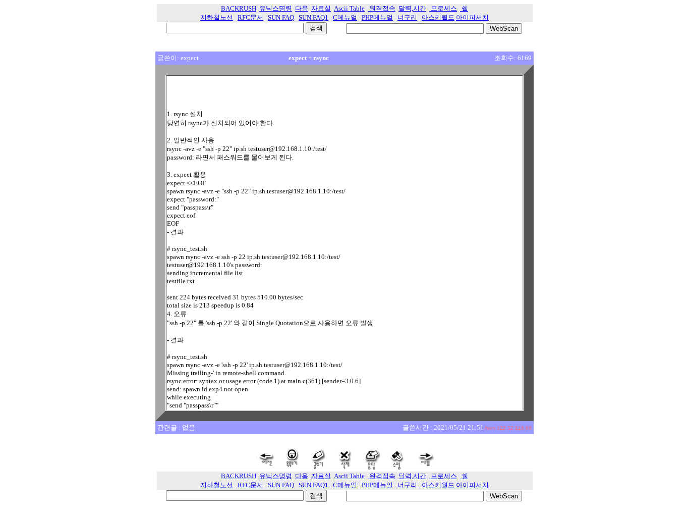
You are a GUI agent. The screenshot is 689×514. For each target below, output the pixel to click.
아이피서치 (472, 17)
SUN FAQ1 (313, 17)
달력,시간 (412, 8)
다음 (301, 8)
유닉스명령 (275, 8)
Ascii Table (349, 8)
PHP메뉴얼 (377, 17)
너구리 (407, 17)
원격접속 (381, 8)
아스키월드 (438, 17)
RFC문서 (250, 17)
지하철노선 (216, 17)
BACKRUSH (238, 8)
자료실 (321, 8)
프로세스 (443, 8)
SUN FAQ (281, 17)
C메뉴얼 (345, 17)
